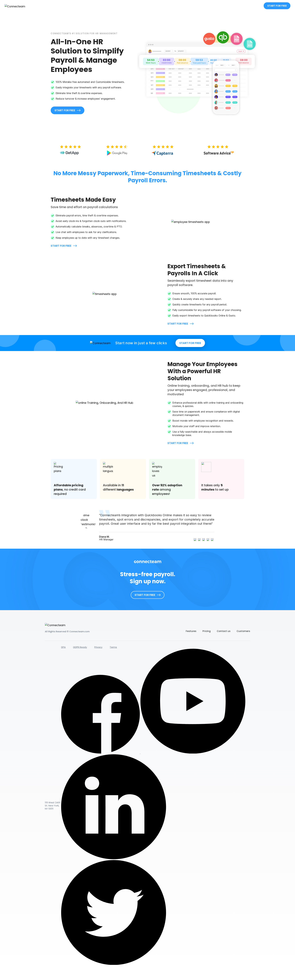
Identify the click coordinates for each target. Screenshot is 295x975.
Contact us (223, 631)
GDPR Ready (80, 647)
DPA (63, 647)
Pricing (207, 631)
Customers (243, 631)
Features (191, 631)
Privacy (98, 647)
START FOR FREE (277, 6)
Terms (113, 647)
